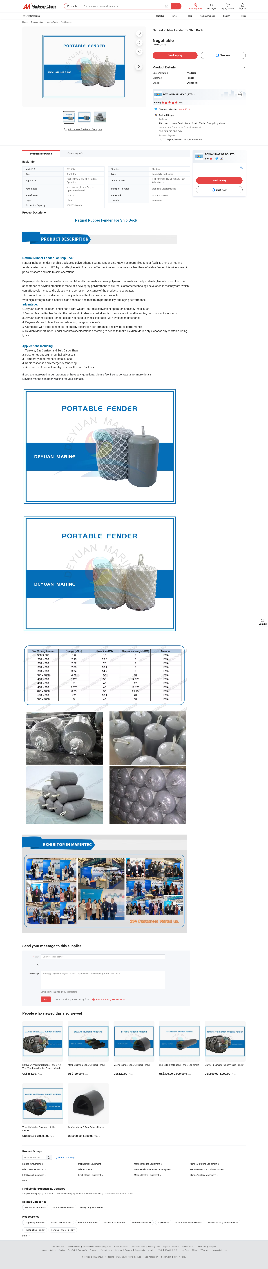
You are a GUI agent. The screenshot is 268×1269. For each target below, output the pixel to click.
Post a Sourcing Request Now (108, 999)
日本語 (168, 1250)
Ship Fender (163, 1222)
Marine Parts (52, 22)
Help (190, 15)
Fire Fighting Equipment (89, 1174)
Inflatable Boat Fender (63, 1207)
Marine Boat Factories (115, 1222)
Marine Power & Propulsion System (206, 1169)
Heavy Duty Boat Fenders (92, 1207)
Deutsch (128, 1250)
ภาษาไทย (185, 1250)
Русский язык (106, 1250)
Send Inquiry (175, 55)
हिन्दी (175, 1250)
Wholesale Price (138, 1246)
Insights (212, 1246)
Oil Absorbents (85, 1169)
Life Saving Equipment (33, 1174)
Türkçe (194, 1250)
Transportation (37, 22)
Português (82, 1250)
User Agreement (151, 1257)
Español (71, 1250)
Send (45, 999)
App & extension (208, 15)
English (61, 1250)
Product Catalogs (66, 1157)
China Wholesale (121, 1246)
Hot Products (58, 1246)
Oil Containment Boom (33, 1169)
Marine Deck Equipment (89, 1163)
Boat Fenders (66, 22)
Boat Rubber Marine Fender (188, 1222)
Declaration (166, 1257)
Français (93, 1250)
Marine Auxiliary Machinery (203, 1174)
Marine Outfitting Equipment (203, 1163)
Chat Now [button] (225, 55)
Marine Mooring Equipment (147, 1163)
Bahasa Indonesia (220, 1250)
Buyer (174, 15)
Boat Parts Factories (88, 1222)
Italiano (118, 1250)
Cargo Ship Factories (35, 1222)
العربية (150, 1250)
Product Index (187, 1246)
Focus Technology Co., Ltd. (113, 1257)
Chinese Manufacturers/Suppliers (97, 1246)
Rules (243, 15)
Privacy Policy (180, 1257)
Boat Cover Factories (61, 1222)
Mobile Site (201, 1246)
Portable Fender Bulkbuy (63, 1229)
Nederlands (140, 1250)
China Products (73, 1246)
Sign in (242, 8)
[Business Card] (241, 167)
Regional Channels (171, 1246)
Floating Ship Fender (35, 1229)
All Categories (33, 15)
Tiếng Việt (205, 1250)
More (25, 1235)
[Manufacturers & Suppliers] (39, 6)
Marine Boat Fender (141, 1222)
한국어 (159, 1250)
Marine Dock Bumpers (35, 1207)
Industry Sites (154, 1246)
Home (24, 22)
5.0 (207, 158)
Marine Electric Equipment (146, 1174)
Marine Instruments (32, 1163)
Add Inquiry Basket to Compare (85, 129)
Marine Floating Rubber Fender (223, 1222)
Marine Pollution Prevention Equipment (152, 1169)
